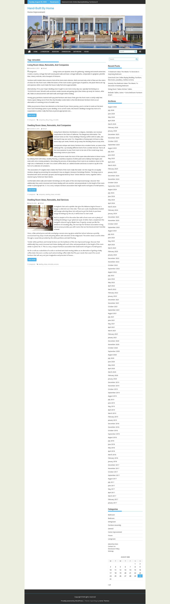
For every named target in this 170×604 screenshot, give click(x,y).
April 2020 (111, 368)
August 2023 (112, 231)
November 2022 (113, 262)
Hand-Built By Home (40, 8)
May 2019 (111, 406)
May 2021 (111, 324)
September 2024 (114, 186)
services (56, 264)
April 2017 (111, 492)
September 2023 (114, 227)
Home (35, 52)
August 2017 (112, 479)
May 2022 (111, 282)
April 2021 (111, 327)
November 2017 (113, 468)
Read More (32, 115)
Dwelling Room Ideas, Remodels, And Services (48, 200)
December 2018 (113, 424)
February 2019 (113, 417)
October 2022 (113, 265)
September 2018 (114, 434)
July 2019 (111, 399)
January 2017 (112, 503)
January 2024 (112, 213)
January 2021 (112, 337)
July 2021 (111, 317)
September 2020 (114, 351)
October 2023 (113, 224)
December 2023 (113, 217)
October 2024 (113, 182)
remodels (55, 120)
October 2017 (113, 472)
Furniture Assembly (114, 525)
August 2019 (112, 396)
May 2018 (111, 448)
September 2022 (114, 269)
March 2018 (112, 455)
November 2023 (113, 220)
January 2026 (112, 131)
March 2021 (112, 331)
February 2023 (113, 251)
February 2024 (113, 210)
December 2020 (113, 341)
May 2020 (111, 365)
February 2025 (113, 169)
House (86, 52)
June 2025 (111, 155)
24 (110, 576)
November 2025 (113, 138)
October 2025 (113, 141)
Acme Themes (104, 601)
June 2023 (111, 238)
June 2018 (111, 444)
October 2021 (113, 306)
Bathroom (77, 52)
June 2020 (111, 362)
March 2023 (112, 248)
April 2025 (111, 162)
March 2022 (112, 289)
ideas (47, 120)
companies (42, 120)
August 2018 (112, 437)
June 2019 (111, 403)
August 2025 (112, 148)
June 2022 (111, 279)
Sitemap (111, 551)
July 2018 (111, 441)
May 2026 (111, 117)
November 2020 (113, 344)
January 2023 (112, 255)
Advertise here (113, 544)
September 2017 (114, 475)
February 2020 (113, 375)
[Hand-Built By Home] (85, 48)
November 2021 (113, 303)
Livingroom (45, 52)
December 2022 (113, 258)
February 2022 (113, 293)
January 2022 (112, 296)
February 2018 (113, 458)
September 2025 (114, 145)
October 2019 (113, 389)
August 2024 (112, 189)
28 (130, 576)
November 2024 (113, 179)
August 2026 (112, 107)
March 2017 (112, 496)
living (50, 120)
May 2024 (111, 200)
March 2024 (112, 207)
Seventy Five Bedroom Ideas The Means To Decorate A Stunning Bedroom (87, 2)
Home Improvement (115, 532)
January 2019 (112, 420)
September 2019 (114, 393)
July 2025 (111, 152)
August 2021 (112, 313)
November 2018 (113, 427)
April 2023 (111, 244)
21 (130, 573)
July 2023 (111, 234)
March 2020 (112, 372)
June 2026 (111, 114)
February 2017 (113, 499)
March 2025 (112, 165)
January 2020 (112, 379)
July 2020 (111, 358)
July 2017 (111, 482)
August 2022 (112, 272)
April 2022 (111, 286)
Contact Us (111, 546)
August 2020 (112, 355)
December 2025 (113, 134)
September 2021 (114, 310)
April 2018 (111, 451)
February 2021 (113, 334)
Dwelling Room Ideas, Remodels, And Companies (49, 125)
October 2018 (113, 430)
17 (110, 573)
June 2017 (111, 486)
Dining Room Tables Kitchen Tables (120, 89)
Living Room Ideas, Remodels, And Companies (48, 65)
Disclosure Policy (113, 549)
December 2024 (113, 176)
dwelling (48, 194)
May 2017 (111, 489)
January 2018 (112, 461)
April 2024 (111, 203)
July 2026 (111, 110)
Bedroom (55, 52)
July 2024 (111, 193)
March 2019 (112, 413)
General (110, 529)
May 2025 (111, 158)
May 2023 (111, 241)
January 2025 (112, 172)
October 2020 (113, 348)
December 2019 (113, 382)
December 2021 (113, 300)
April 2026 (111, 121)
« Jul (109, 585)
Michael (44, 68)
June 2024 (111, 196)
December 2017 (113, 465)
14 (130, 570)
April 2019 (111, 410)
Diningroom (66, 52)
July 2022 (111, 275)
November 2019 (113, 386)
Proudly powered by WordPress (72, 601)
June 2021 (111, 320)
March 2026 (112, 124)
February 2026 (113, 127)
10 (110, 570)
